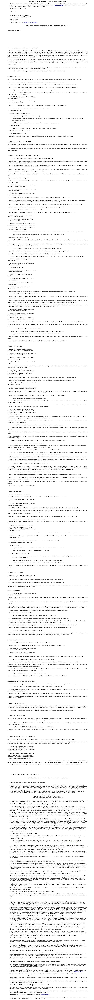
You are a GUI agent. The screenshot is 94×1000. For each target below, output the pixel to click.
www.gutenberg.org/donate (77, 971)
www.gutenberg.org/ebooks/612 (30, 22)
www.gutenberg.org (59, 5)
